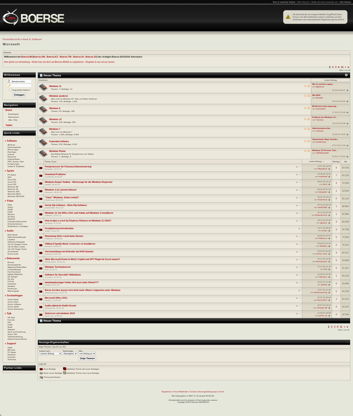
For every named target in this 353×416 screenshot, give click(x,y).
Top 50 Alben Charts (16, 247)
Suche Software (14, 304)
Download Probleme (55, 174)
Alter (81, 351)
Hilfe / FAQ (12, 120)
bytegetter (323, 192)
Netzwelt (11, 329)
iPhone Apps (13, 150)
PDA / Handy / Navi (16, 162)
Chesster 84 (50, 308)
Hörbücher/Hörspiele (16, 242)
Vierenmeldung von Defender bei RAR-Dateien (69, 251)
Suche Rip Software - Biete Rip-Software (66, 205)
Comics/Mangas (14, 270)
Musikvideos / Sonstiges (18, 226)
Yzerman (319, 120)
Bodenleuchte (321, 215)
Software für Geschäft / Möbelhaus (63, 274)
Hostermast (49, 200)
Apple (10, 347)
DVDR (10, 210)
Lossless (11, 240)
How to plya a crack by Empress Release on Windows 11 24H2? (78, 220)
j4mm (325, 184)
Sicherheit (12, 359)
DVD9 (10, 212)
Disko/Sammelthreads (17, 237)
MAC (10, 177)
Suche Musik (13, 299)
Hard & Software (32, 39)
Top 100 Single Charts (17, 249)
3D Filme (11, 217)
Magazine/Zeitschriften (17, 267)
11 (342, 67)
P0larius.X (49, 239)
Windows (11, 145)
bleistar (48, 285)
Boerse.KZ (52, 57)
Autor (54, 162)
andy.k (47, 231)
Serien (10, 207)
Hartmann (49, 192)
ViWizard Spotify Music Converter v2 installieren (70, 244)
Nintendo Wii (13, 187)
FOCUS (11, 281)
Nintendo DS (13, 189)
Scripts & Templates (16, 166)
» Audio (9, 230)
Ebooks (11, 262)
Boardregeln (13, 114)
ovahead (319, 131)
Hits (345, 162)
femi (46, 270)
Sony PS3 (12, 182)
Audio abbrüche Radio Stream (60, 305)
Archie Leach (321, 254)
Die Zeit (11, 279)
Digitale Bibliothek (15, 274)
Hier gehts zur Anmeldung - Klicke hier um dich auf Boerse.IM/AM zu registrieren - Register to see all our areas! (59, 62)
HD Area (11, 214)
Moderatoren (13, 117)
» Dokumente (12, 258)
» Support (10, 343)
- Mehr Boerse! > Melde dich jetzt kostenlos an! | (323, 2)
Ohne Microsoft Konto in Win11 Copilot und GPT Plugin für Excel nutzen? (82, 259)
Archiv (221, 392)
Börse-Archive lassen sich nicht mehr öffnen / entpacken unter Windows (82, 290)
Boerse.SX (91, 57)
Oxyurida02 (321, 109)
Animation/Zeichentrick (17, 222)
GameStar (12, 284)
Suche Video (13, 302)
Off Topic (11, 318)
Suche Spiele (13, 307)
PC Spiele (12, 352)
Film (9, 322)
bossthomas (321, 142)
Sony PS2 (12, 180)
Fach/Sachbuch (14, 272)
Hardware (12, 355)
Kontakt (193, 392)
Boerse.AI (78, 57)
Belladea (48, 246)
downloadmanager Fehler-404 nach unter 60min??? (72, 282)
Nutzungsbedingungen (208, 392)
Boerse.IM (26, 57)
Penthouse (12, 289)
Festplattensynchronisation (59, 228)
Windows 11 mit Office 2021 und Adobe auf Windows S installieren (79, 213)
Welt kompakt (13, 291)
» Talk (8, 313)
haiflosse (48, 215)
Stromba (319, 98)
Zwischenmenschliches (17, 339)
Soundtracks (13, 251)
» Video (9, 200)
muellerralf (49, 177)
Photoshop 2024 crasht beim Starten (64, 236)
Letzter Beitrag (315, 161)
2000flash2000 (322, 153)
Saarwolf (48, 254)
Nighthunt (320, 87)
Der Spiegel (12, 277)
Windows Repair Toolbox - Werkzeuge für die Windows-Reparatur (79, 182)
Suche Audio (13, 254)
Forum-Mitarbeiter (181, 392)
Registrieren (167, 392)
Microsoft (11, 350)
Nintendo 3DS (13, 192)
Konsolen (12, 357)
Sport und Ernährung (17, 332)
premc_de (49, 316)
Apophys (48, 223)
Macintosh (12, 157)
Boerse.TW (65, 57)
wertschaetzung (51, 293)
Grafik (10, 325)
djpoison (323, 223)
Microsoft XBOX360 (16, 196)
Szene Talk (12, 334)
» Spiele (9, 170)
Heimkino (11, 286)
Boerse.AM (39, 57)
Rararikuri (49, 169)
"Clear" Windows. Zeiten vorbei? (62, 197)
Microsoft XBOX (14, 194)
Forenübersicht (11, 39)
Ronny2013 (322, 300)
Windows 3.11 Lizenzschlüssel (60, 190)
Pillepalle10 (322, 169)
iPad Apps (12, 152)
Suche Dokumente (15, 309)
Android (11, 154)
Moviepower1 (50, 262)
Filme (10, 205)
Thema (47, 162)
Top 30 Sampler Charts (17, 244)
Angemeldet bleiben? (21, 90)
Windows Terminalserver (58, 267)
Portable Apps (13, 164)
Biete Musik (12, 235)
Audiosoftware (14, 159)
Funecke (11, 320)
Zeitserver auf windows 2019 (60, 313)
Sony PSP (12, 184)
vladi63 (48, 185)
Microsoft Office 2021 (56, 298)
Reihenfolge (68, 351)
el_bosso (49, 277)
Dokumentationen (15, 224)
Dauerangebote (14, 147)
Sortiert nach (44, 351)
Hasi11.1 (48, 300)
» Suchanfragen (14, 295)
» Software (11, 140)
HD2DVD (11, 219)
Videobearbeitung (15, 337)
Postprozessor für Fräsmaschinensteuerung (68, 166)
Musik (10, 327)
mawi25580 (50, 208)
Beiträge (336, 162)
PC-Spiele (12, 175)
